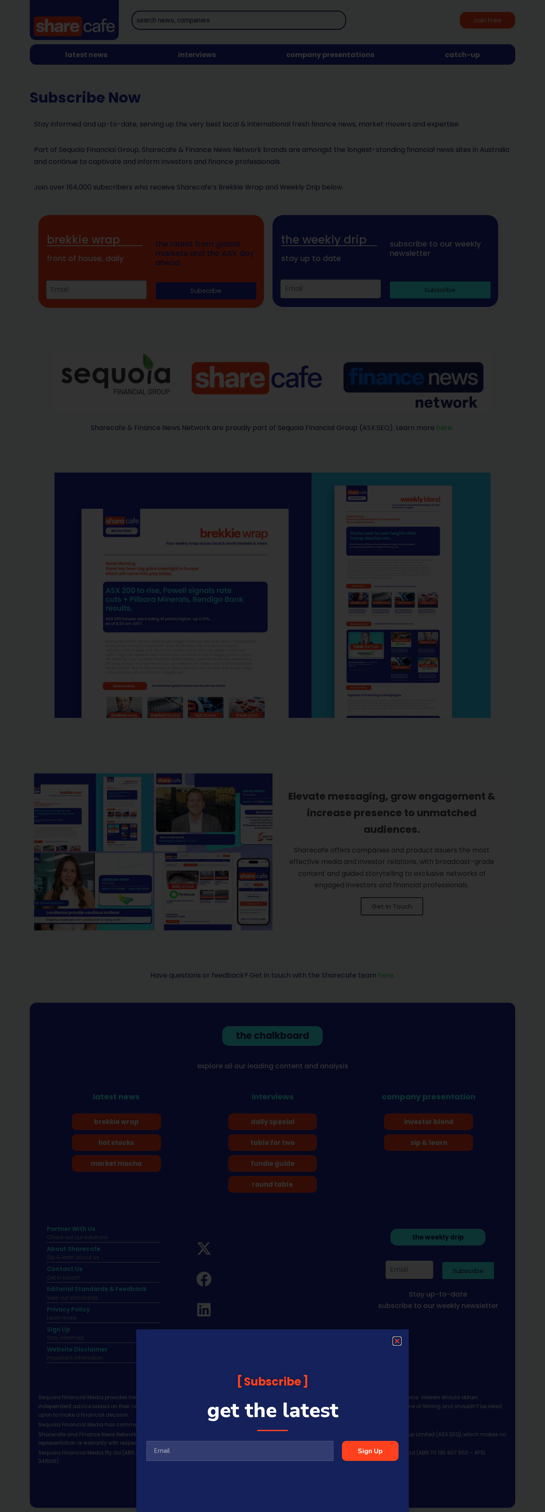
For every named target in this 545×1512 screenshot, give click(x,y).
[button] (397, 1341)
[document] (272, 756)
